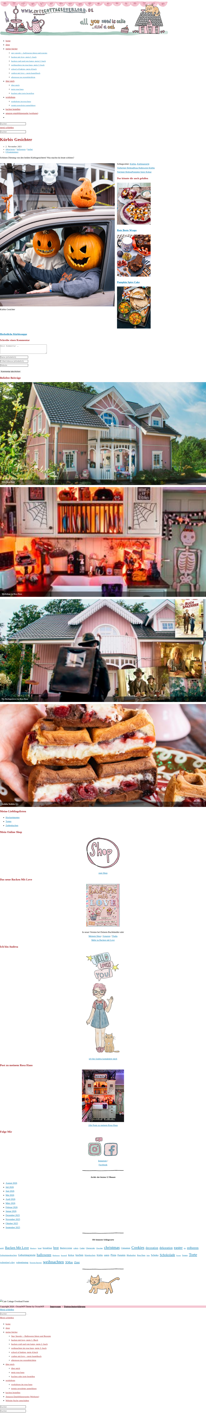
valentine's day (7, 1262)
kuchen (79, 1255)
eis (185, 1248)
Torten (8, 821)
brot (56, 1248)
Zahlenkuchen (12, 825)
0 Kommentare (12, 152)
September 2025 (13, 1227)
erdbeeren (193, 1248)
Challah (82, 1248)
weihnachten (53, 1262)
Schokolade (167, 1255)
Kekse (71, 1255)
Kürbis (133, 164)
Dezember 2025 (13, 1215)
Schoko (154, 1255)
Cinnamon (125, 1248)
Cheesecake (90, 1248)
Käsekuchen (90, 1255)
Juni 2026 (10, 1191)
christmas (112, 1247)
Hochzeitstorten (12, 817)
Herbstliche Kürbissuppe (13, 334)
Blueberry (33, 1248)
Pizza (113, 1255)
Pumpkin (121, 1255)
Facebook (103, 1165)
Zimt (77, 1262)
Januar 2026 (11, 1211)
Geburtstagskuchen (8, 1255)
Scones (178, 1255)
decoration (152, 1248)
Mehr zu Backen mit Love (103, 940)
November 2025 (13, 1219)
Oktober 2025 (12, 1223)
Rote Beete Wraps (127, 230)
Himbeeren (56, 1255)
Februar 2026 (12, 1207)
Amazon (106, 936)
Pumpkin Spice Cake (128, 282)
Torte (193, 1254)
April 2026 (10, 1199)
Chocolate (99, 1248)
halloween (21, 149)
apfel (2, 1248)
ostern (106, 1255)
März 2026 (10, 1203)
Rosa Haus (141, 1255)
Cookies (137, 1247)
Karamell (64, 1255)
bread (39, 1248)
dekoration (166, 1248)
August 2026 (11, 1183)
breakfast (47, 1248)
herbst (30, 149)
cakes (75, 1248)
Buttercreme (66, 1248)
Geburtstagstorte (26, 1255)
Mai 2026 (10, 1195)
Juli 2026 (10, 1187)
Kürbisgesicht (143, 164)
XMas (69, 1262)
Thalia (114, 936)
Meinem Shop (95, 936)
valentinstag (22, 1262)
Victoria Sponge (36, 1263)
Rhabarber (131, 1255)
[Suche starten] (27, 1314)
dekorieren (10, 149)
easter (178, 1248)
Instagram (102, 1161)
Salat (148, 1255)
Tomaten (185, 1255)
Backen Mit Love (17, 1248)
